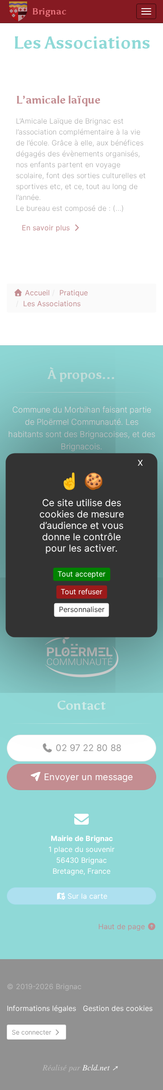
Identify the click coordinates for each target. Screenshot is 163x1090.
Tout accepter (81, 573)
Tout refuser (81, 592)
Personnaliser (82, 609)
